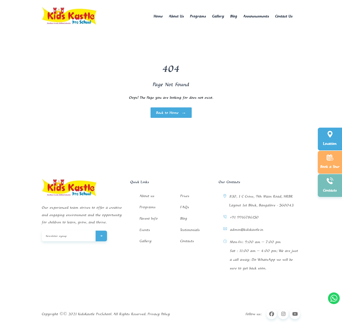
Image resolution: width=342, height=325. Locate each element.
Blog (233, 16)
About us (147, 195)
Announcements (256, 16)
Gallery (218, 16)
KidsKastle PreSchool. (95, 314)
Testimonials (190, 229)
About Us (176, 16)
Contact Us (284, 16)
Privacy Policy (159, 314)
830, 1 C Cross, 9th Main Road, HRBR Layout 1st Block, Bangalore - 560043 (261, 200)
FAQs (184, 207)
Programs (198, 16)
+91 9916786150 (244, 217)
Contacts (187, 241)
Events (145, 229)
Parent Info (149, 218)
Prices (184, 195)
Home (158, 16)
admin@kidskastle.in (246, 229)
